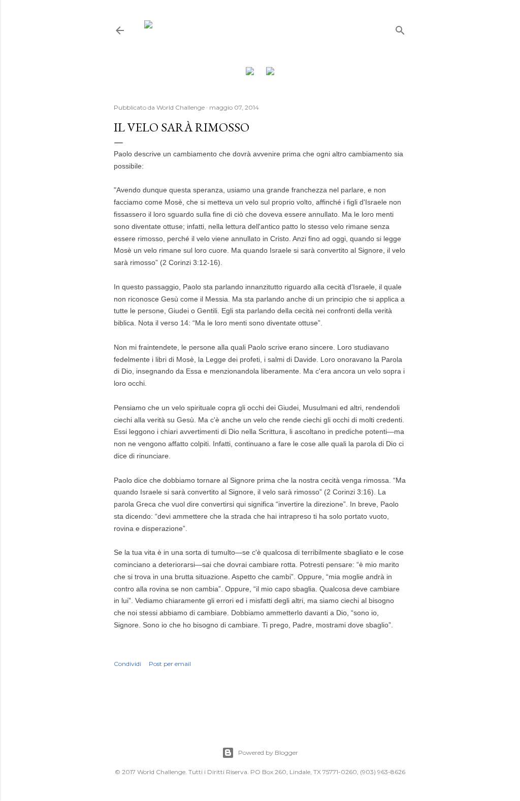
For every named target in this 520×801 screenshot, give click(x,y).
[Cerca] (400, 28)
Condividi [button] (127, 663)
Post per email (170, 663)
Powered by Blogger (268, 752)
